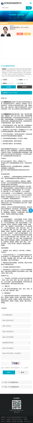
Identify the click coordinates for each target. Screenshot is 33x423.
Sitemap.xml (27, 421)
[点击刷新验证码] (15, 363)
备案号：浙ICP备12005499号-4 (14, 419)
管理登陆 (8, 421)
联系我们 (24, 87)
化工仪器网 (20, 421)
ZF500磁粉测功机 (13, 382)
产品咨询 (8, 87)
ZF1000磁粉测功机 (13, 387)
